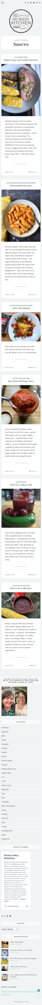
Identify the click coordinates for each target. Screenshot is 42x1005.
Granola (4, 765)
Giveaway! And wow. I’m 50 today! (21, 950)
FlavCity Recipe (6, 760)
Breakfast (5, 744)
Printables (5, 802)
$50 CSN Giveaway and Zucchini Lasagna (23, 958)
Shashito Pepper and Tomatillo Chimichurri (21, 60)
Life (2, 777)
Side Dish (4, 818)
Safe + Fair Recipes (8, 806)
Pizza (3, 793)
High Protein (6, 773)
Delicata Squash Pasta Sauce (21, 185)
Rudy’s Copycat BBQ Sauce (21, 588)
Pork (3, 798)
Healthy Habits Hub (8, 769)
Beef (22, 57)
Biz (35, 172)
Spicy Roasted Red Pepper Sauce (21, 381)
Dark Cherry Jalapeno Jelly (21, 485)
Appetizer (19, 305)
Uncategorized (6, 831)
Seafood (4, 814)
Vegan (27, 182)
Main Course (16, 182)
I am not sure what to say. (18, 966)
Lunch (3, 781)
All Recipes (17, 57)
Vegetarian (32, 182)
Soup (3, 822)
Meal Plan (5, 789)
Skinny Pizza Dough (16, 942)
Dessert (4, 752)
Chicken (4, 748)
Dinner (4, 756)
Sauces (26, 57)
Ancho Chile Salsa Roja (21, 308)
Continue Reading (21, 164)
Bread (3, 740)
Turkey (4, 826)
